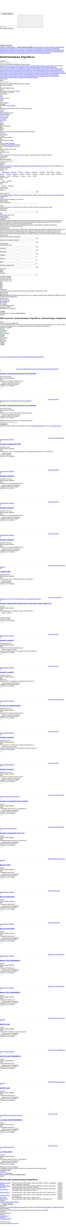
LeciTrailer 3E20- (6, 1152)
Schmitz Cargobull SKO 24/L (10, 444)
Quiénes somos (4, 1202)
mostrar (3, 311)
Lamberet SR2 (5, 571)
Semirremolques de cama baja (14, 48)
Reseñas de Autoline (46, 1207)
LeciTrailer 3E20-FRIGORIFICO (11, 1120)
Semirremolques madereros (25, 51)
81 (5, 1173)
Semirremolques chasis (43, 53)
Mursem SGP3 (5, 865)
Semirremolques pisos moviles (42, 50)
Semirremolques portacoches (8, 51)
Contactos (16, 1202)
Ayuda (11, 1202)
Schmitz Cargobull (7, 476)
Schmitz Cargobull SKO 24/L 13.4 (12, 833)
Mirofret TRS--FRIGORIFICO (10, 960)
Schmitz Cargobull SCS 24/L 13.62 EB (14, 801)
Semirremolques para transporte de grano (24, 53)
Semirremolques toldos (57, 50)
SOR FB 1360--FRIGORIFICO (10, 1056)
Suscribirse (4, 424)
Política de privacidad (20, 1207)
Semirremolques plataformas (51, 48)
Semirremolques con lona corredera (44, 47)
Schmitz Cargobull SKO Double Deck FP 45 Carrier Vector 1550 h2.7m (25, 603)
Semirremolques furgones (7, 50)
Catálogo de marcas (58, 1207)
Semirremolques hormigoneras (42, 51)
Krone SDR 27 (4, 1189)
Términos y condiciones (7, 1207)
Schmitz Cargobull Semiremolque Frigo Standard (18, 373)
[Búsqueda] (30, 21)
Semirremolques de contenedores (33, 48)
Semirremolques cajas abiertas (24, 50)
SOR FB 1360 (5, 1024)
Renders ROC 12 (5, 1192)
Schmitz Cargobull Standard (10, 705)
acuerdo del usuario (55, 426)
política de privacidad (37, 426)
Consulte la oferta (6, 1170)
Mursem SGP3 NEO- (7, 897)
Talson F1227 (4, 1199)
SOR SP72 (3, 1197)
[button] (33, 37)
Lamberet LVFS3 (5, 1195)
